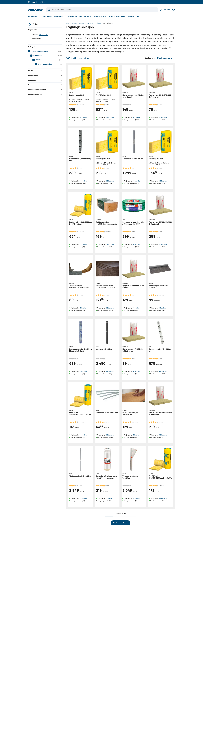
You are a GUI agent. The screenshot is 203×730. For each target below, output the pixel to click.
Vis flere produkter (120, 523)
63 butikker (83, 181)
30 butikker (136, 181)
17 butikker (136, 435)
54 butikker (163, 118)
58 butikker (136, 245)
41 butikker (110, 372)
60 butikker (110, 181)
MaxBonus (59, 16)
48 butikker (83, 435)
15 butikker (83, 372)
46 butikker (163, 498)
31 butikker (136, 308)
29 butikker (110, 245)
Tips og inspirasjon (117, 16)
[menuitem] (45, 51)
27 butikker (83, 308)
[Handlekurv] (173, 10)
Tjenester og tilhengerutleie (78, 16)
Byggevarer (90, 23)
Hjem (67, 23)
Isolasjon (98, 23)
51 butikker (109, 498)
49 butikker (83, 498)
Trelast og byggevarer (78, 23)
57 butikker (136, 118)
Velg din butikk (37, 2)
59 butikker (83, 118)
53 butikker (83, 245)
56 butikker (110, 118)
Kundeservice (100, 16)
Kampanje (47, 16)
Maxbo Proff (133, 16)
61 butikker (163, 308)
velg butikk (43, 34)
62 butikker (110, 308)
